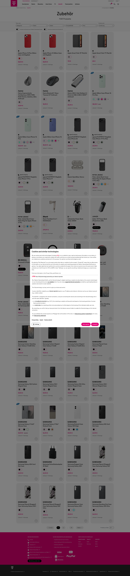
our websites (51, 282)
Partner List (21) (48, 320)
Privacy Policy (35, 320)
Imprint (41, 320)
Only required (86, 324)
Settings (37, 324)
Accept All (94, 324)
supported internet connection (72, 282)
